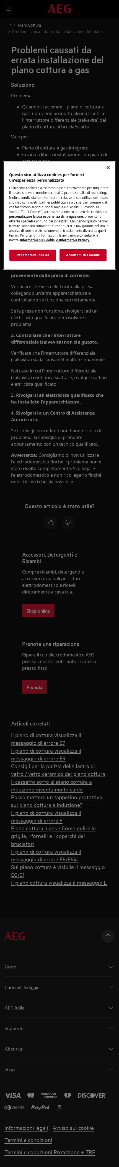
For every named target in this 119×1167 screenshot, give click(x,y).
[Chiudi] (108, 167)
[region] (59, 215)
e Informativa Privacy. (73, 240)
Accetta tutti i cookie (83, 255)
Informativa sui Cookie (37, 240)
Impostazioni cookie (33, 255)
